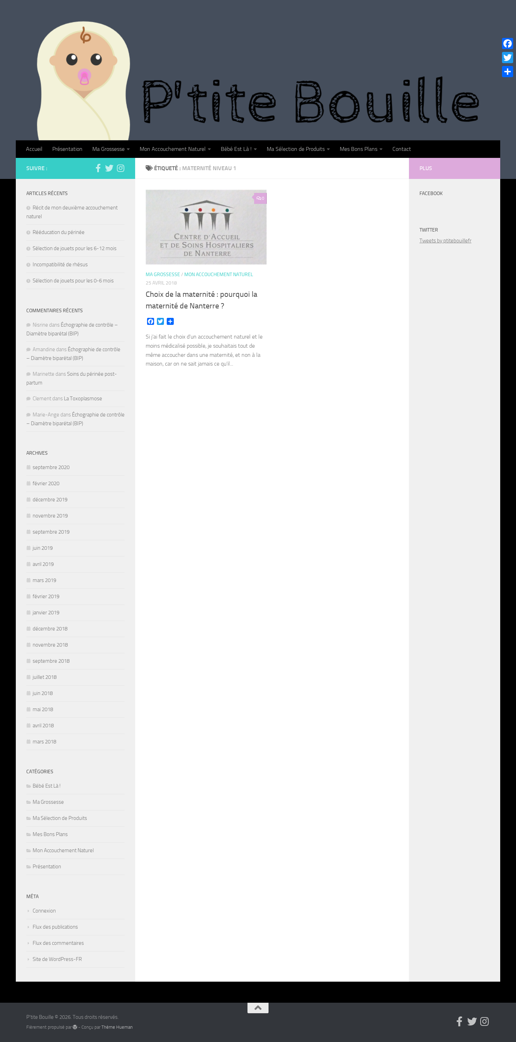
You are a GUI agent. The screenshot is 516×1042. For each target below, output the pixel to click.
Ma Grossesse (108, 149)
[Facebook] (508, 43)
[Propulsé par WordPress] (75, 1027)
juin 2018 (43, 693)
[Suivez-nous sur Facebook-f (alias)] (98, 168)
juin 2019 (43, 548)
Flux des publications (55, 927)
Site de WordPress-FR (57, 959)
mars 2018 (44, 742)
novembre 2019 (50, 516)
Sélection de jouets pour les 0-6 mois (73, 281)
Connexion (44, 911)
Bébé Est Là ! (236, 149)
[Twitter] (508, 58)
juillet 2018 (45, 677)
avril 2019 (43, 564)
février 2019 (46, 596)
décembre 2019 (50, 499)
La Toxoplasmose (83, 398)
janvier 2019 (46, 612)
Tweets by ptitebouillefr (445, 241)
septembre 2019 (51, 532)
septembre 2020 (51, 467)
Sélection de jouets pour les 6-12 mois (75, 248)
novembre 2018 (50, 645)
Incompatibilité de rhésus (60, 264)
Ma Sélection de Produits (296, 149)
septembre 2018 (51, 661)
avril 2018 (43, 725)
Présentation (67, 149)
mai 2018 (43, 709)
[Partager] (508, 72)
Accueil (34, 149)
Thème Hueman (117, 1027)
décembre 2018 (50, 629)
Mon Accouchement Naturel (173, 149)
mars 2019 (44, 580)
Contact (401, 149)
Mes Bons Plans (358, 149)
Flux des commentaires (58, 943)
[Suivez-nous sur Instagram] (120, 168)
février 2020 (46, 483)
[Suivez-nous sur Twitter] (109, 168)
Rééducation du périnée (59, 232)
